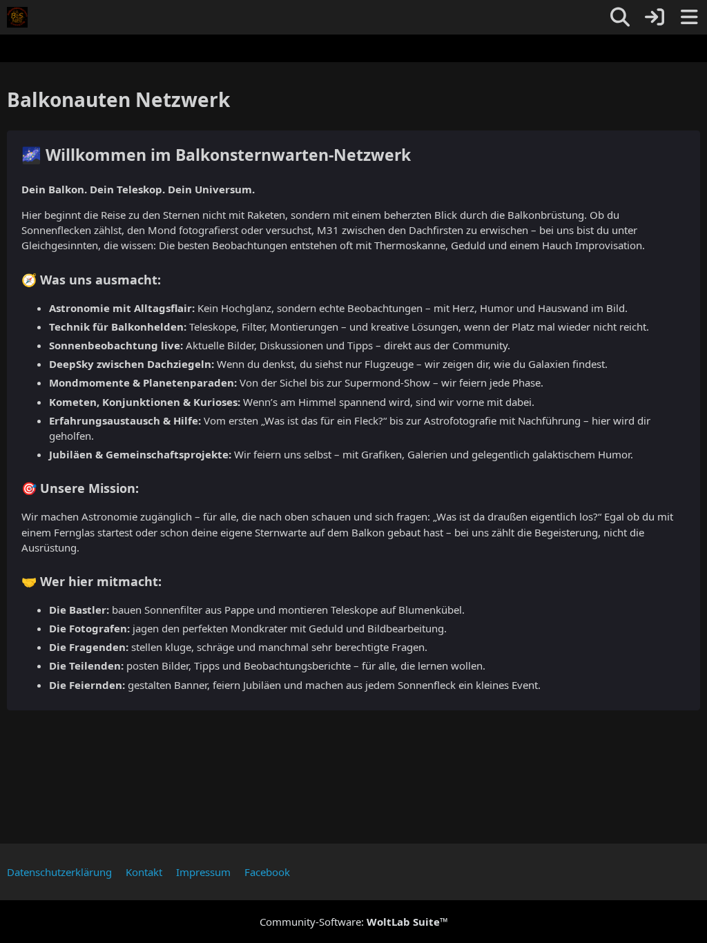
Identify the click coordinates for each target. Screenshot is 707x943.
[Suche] (620, 17)
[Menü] (689, 17)
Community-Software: (354, 922)
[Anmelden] (654, 17)
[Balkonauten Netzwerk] (17, 17)
